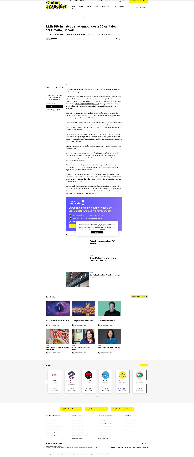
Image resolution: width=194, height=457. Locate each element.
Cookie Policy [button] (108, 227)
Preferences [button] (102, 229)
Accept (97, 232)
